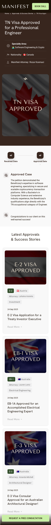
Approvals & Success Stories (22, 13)
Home (7, 13)
